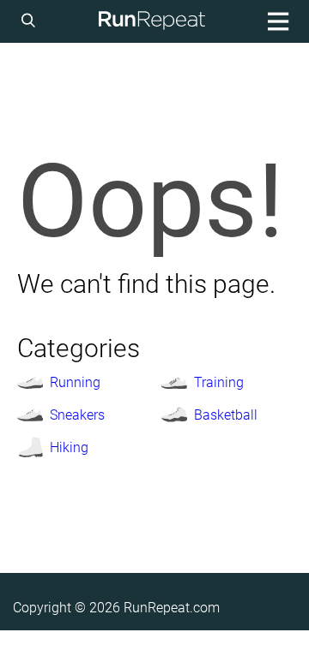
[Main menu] (275, 21)
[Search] (31, 21)
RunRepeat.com (172, 607)
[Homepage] (152, 21)
